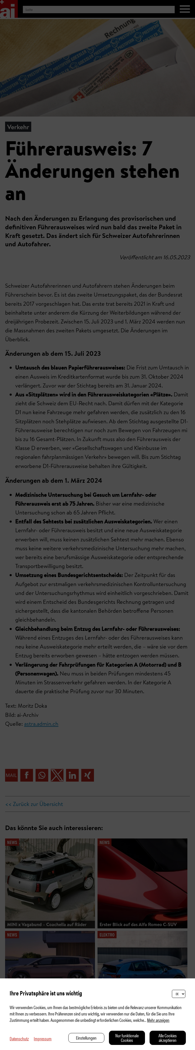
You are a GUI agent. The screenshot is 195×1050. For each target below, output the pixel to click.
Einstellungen (86, 1038)
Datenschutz (19, 1038)
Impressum (43, 1038)
